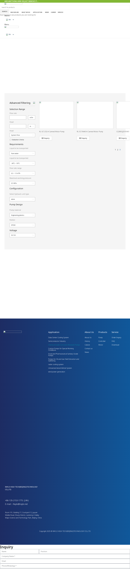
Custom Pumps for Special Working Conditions (61, 349)
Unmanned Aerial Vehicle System (60, 368)
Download (115, 345)
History (87, 341)
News (87, 352)
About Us (88, 337)
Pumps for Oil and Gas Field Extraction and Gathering (63, 360)
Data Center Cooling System (58, 337)
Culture (87, 345)
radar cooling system (55, 364)
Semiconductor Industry (57, 341)
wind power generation (56, 372)
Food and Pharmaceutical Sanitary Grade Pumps (63, 355)
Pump (100, 337)
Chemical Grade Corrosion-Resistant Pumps (64, 345)
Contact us (89, 348)
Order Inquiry (116, 337)
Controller (102, 341)
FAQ (113, 341)
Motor (100, 345)
